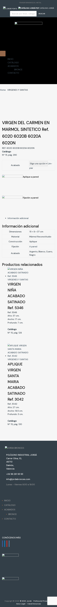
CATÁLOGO (13, 62)
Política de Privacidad (42, 601)
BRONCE (18, 69)
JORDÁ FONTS (11, 9)
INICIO (10, 59)
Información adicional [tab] (18, 218)
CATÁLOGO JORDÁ (46, 8)
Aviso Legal (20, 604)
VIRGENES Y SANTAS (18, 279)
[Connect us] (2, 543)
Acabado (15, 165)
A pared (33, 246)
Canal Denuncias (34, 604)
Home (3, 90)
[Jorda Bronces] (28, 24)
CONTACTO (13, 73)
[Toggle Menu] (3, 53)
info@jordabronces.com (18, 479)
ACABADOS (13, 66)
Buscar (42, 14)
